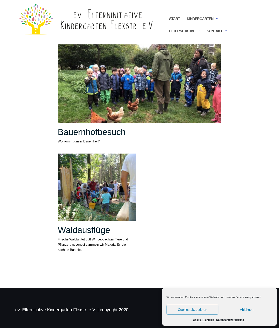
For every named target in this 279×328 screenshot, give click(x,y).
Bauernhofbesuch (92, 132)
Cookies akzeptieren (192, 309)
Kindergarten (200, 19)
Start (174, 19)
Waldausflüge (84, 230)
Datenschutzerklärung (230, 319)
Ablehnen (246, 309)
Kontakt (214, 31)
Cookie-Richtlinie (203, 319)
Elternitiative (182, 31)
